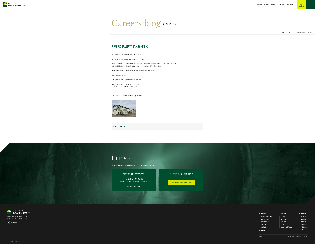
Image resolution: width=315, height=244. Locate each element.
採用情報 (303, 213)
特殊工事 (263, 224)
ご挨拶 (283, 216)
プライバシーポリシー (302, 237)
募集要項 (303, 224)
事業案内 (259, 4)
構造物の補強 (265, 222)
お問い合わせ (289, 4)
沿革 (282, 224)
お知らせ (281, 4)
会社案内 (273, 4)
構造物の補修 (265, 219)
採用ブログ (291, 32)
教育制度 (303, 222)
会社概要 (283, 222)
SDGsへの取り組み (286, 227)
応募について (304, 227)
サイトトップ (290, 237)
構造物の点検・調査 (266, 216)
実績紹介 (266, 4)
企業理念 (283, 219)
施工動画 (263, 227)
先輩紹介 (303, 219)
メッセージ (304, 216)
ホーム (283, 32)
